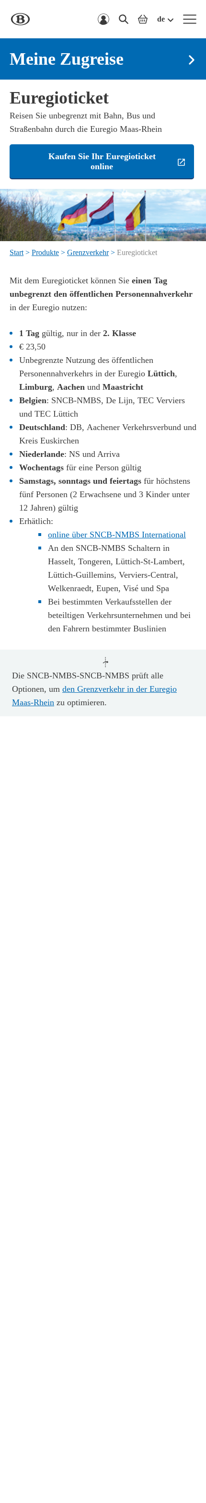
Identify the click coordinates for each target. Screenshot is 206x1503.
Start (16, 252)
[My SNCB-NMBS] (103, 19)
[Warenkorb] (143, 19)
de (161, 19)
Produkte (45, 252)
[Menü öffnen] (189, 19)
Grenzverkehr (88, 252)
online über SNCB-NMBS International (117, 534)
